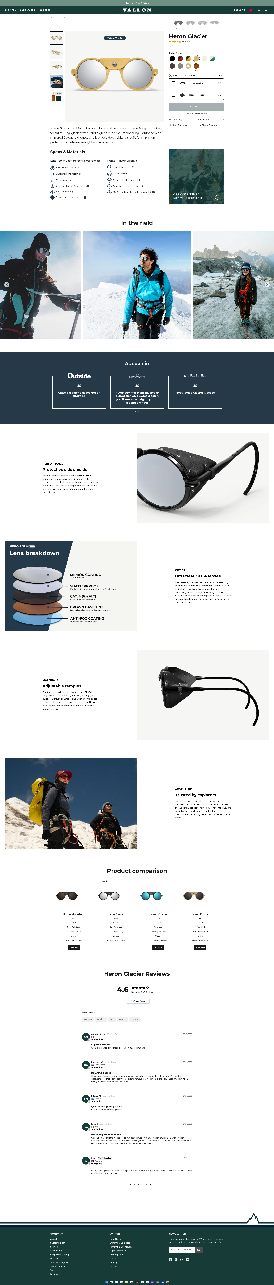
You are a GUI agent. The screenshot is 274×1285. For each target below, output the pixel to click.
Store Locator (57, 1266)
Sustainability (57, 1243)
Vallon (134, 1019)
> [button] (162, 1184)
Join (199, 1250)
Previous (8, 285)
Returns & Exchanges (121, 1247)
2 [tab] (138, 411)
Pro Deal (55, 1258)
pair (112, 1019)
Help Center (116, 1239)
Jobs (52, 1270)
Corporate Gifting (59, 1254)
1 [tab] (135, 411)
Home (53, 18)
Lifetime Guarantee (120, 1243)
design (122, 1019)
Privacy (113, 1262)
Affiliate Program (59, 1262)
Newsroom (56, 1274)
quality (101, 1019)
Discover (73, 947)
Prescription (116, 1254)
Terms (113, 1258)
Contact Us (116, 1266)
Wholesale (56, 1250)
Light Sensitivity (118, 1250)
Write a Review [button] (139, 1001)
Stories (54, 1247)
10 (155, 1184)
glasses (88, 1019)
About (53, 1239)
